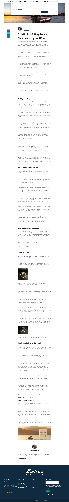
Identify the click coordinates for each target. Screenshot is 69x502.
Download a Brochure (23, 484)
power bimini (22, 377)
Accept (44, 11)
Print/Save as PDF (47, 30)
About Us (59, 1)
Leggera (34, 483)
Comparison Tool (22, 487)
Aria (33, 488)
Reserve (34, 482)
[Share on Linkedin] (8, 35)
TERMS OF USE (49, 500)
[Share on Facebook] (8, 31)
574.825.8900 (11, 485)
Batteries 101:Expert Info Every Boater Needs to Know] (30, 93)
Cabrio (33, 487)
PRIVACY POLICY (42, 500)
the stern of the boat (44, 232)
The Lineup (10, 1)
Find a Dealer (21, 482)
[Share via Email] (8, 37)
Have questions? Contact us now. (10, 488)
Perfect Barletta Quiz (23, 486)
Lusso (33, 484)
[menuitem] (10, 2)
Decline (52, 11)
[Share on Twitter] (8, 33)
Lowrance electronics (23, 397)
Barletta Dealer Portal (8, 492)
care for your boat (22, 423)
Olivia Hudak (26, 30)
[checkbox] (54, 487)
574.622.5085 (14, 486)
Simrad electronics (44, 396)
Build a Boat (21, 483)
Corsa (33, 486)
